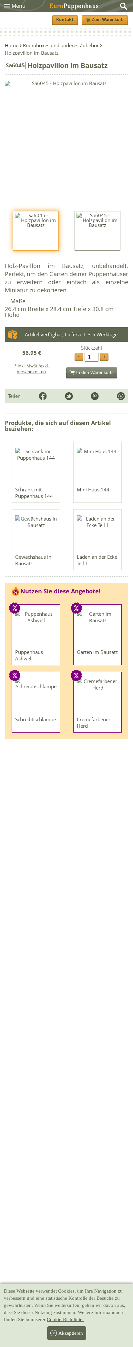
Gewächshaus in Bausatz (33, 560)
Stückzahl (91, 347)
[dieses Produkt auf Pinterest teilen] (95, 396)
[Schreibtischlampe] (36, 695)
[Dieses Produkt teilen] (121, 396)
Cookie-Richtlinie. (65, 1319)
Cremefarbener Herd (93, 722)
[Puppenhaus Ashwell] (36, 628)
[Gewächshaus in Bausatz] (36, 533)
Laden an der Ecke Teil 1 (97, 560)
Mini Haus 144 (93, 489)
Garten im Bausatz (97, 652)
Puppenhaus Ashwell (29, 655)
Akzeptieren (70, 1333)
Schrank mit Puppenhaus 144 (34, 492)
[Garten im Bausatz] (98, 628)
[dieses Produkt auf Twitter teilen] (69, 396)
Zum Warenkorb (108, 19)
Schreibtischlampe (35, 719)
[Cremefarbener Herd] (98, 695)
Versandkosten (31, 372)
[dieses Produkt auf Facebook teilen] (43, 396)
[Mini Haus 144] (98, 466)
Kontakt (65, 19)
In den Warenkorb (94, 372)
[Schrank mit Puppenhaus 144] (36, 466)
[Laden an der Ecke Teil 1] (98, 533)
